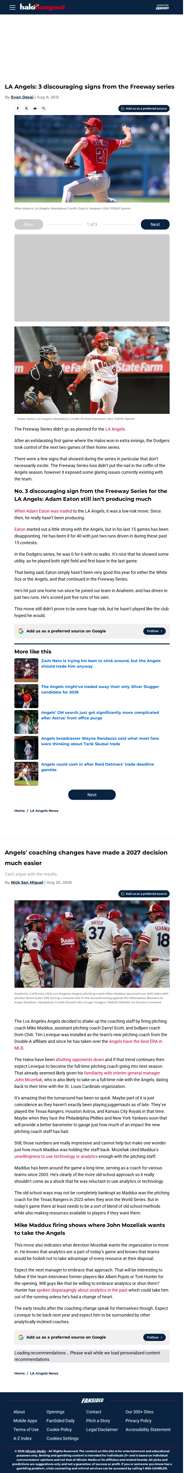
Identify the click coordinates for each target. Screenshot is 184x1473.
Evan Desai (22, 97)
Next (155, 224)
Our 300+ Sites (139, 1411)
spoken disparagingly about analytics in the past (81, 1290)
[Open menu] (12, 7)
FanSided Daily (60, 1420)
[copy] (43, 108)
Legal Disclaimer (102, 1429)
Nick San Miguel (27, 882)
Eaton (19, 529)
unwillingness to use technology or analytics (56, 1156)
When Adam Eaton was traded (43, 511)
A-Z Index (22, 1438)
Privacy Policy (139, 1420)
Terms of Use (26, 1429)
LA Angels (115, 429)
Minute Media (35, 1451)
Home (19, 811)
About (19, 1411)
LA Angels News (44, 811)
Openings (55, 1411)
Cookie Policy (59, 1429)
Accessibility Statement (148, 1429)
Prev (28, 224)
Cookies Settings (62, 1438)
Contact (93, 1411)
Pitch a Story (98, 1420)
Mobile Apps (25, 1420)
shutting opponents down (80, 1059)
